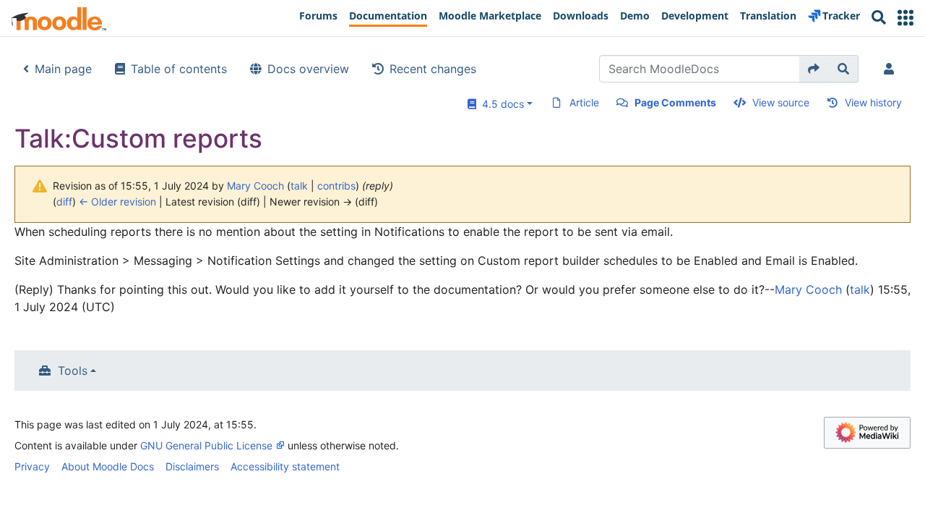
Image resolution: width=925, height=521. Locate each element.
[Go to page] (814, 68)
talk (299, 185)
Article (584, 102)
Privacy (32, 466)
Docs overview (308, 69)
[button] (905, 18)
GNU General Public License (206, 445)
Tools (72, 370)
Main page (63, 69)
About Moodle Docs (107, 466)
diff (64, 201)
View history (873, 102)
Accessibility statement (285, 466)
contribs (336, 185)
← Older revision (117, 201)
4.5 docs (500, 104)
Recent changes (433, 69)
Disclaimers (192, 466)
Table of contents (179, 69)
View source (780, 102)
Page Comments (675, 102)
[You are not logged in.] (892, 68)
